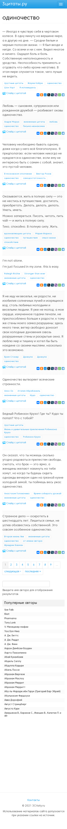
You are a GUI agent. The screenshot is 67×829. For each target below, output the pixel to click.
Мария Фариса (43, 234)
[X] (48, 94)
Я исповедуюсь (28, 88)
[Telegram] (63, 94)
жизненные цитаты (34, 122)
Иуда (32, 395)
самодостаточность (34, 178)
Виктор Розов (43, 174)
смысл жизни (49, 238)
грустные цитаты (13, 83)
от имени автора (32, 541)
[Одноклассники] (41, 94)
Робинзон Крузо (32, 437)
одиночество (54, 83)
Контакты (33, 800)
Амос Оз (8, 391)
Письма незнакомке (34, 126)
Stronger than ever (34, 274)
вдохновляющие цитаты (17, 234)
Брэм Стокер (11, 357)
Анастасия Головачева (16, 494)
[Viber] (55, 94)
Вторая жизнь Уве (14, 537)
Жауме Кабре (35, 83)
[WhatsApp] (59, 94)
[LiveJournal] (52, 94)
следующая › (12, 571)
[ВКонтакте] (38, 94)
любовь (53, 122)
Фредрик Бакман (13, 545)
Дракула (28, 357)
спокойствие (11, 242)
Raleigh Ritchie (12, 274)
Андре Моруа (11, 122)
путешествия (30, 238)
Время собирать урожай (47, 494)
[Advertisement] (33, 751)
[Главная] (14, 3)
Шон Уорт (9, 88)
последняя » (33, 571)
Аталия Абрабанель (29, 391)
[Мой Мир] (45, 94)
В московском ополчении (18, 174)
